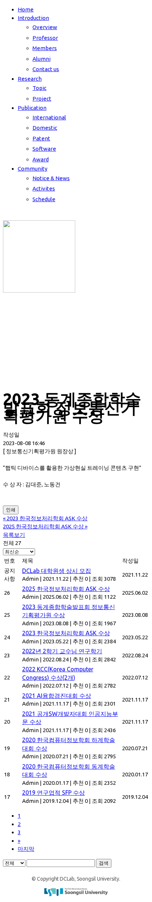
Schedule (43, 199)
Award (40, 159)
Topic (39, 88)
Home (26, 9)
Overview (44, 27)
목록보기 (14, 535)
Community (32, 168)
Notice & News (51, 178)
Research (30, 79)
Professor (45, 38)
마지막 (26, 849)
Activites (43, 188)
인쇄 (10, 510)
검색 (103, 863)
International (49, 117)
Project (41, 98)
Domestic (44, 128)
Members (44, 48)
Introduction (33, 18)
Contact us (45, 69)
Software (44, 149)
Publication (32, 108)
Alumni (41, 59)
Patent (41, 138)
